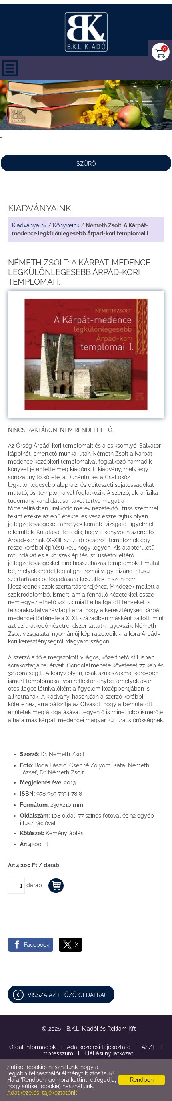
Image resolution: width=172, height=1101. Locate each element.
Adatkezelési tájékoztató (98, 1047)
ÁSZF (149, 1047)
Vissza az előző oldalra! (67, 995)
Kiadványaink (29, 225)
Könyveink (66, 225)
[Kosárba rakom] (56, 886)
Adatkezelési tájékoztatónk (42, 1092)
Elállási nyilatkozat (108, 1053)
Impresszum (57, 1053)
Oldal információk (32, 1047)
